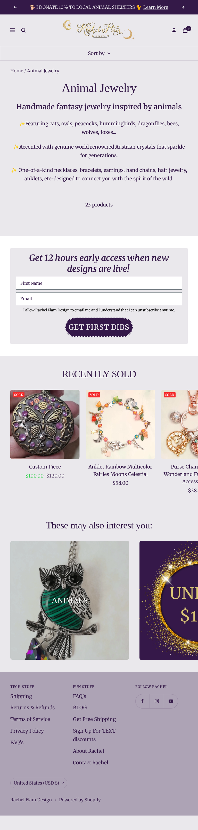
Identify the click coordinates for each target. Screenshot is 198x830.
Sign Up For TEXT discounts (94, 735)
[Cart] (185, 30)
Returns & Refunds (32, 707)
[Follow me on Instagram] (157, 701)
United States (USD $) (36, 783)
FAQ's (16, 742)
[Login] (174, 30)
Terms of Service (30, 719)
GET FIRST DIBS (99, 327)
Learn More (155, 7)
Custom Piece (45, 467)
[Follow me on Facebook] (142, 701)
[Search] (23, 30)
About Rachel (88, 751)
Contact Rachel (90, 762)
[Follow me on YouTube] (171, 701)
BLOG (80, 707)
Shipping (21, 696)
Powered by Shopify (80, 800)
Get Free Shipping (94, 719)
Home (16, 71)
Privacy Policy (27, 731)
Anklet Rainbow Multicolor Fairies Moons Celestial (120, 470)
